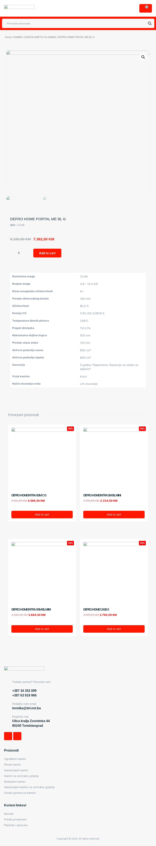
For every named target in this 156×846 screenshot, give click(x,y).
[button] (132, 7)
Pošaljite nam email (24, 703)
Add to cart (47, 253)
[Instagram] (17, 736)
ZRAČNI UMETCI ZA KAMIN (40, 37)
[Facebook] (8, 736)
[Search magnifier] (150, 23)
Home (8, 37)
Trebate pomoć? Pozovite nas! (31, 681)
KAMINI (18, 37)
